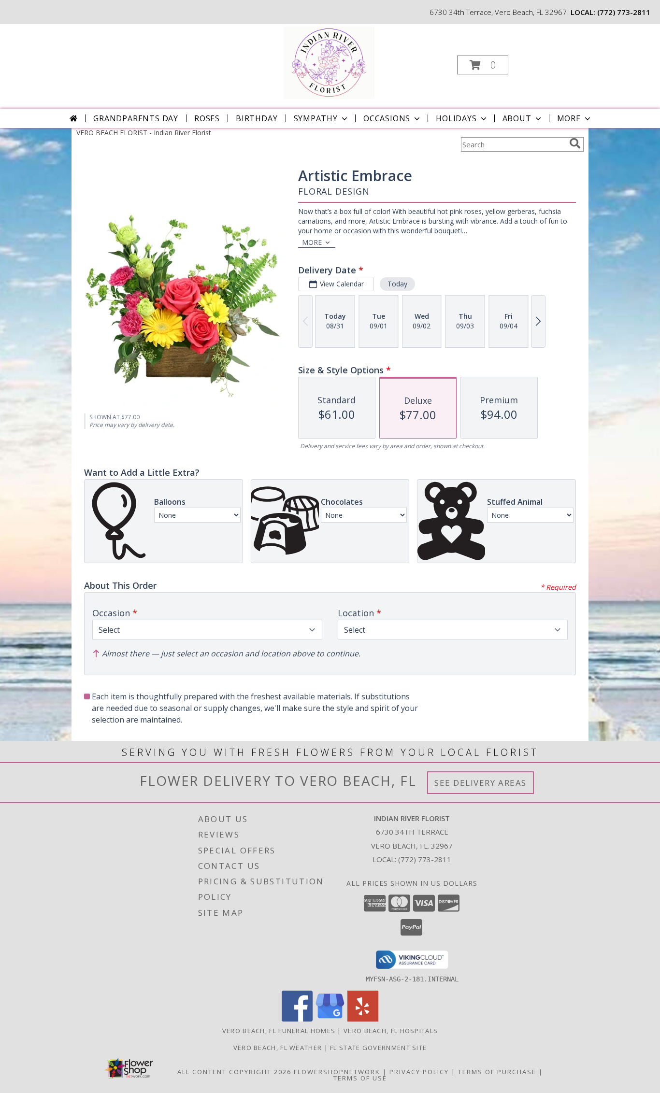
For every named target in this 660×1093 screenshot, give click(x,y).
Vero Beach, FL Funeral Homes (278, 1030)
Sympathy (316, 118)
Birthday (256, 118)
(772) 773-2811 (623, 12)
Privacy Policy (419, 1071)
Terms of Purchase (497, 1071)
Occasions (386, 118)
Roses (207, 118)
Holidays (456, 118)
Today (397, 283)
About (516, 118)
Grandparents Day (135, 118)
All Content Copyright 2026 (234, 1071)
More (569, 118)
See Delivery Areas (480, 782)
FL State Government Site (378, 1047)
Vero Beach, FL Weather (277, 1047)
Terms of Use (360, 1078)
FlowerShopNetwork (337, 1071)
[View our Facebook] (297, 1018)
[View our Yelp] (362, 1018)
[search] (575, 143)
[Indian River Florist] (329, 62)
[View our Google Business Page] (330, 1018)
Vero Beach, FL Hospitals (391, 1030)
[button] (482, 65)
